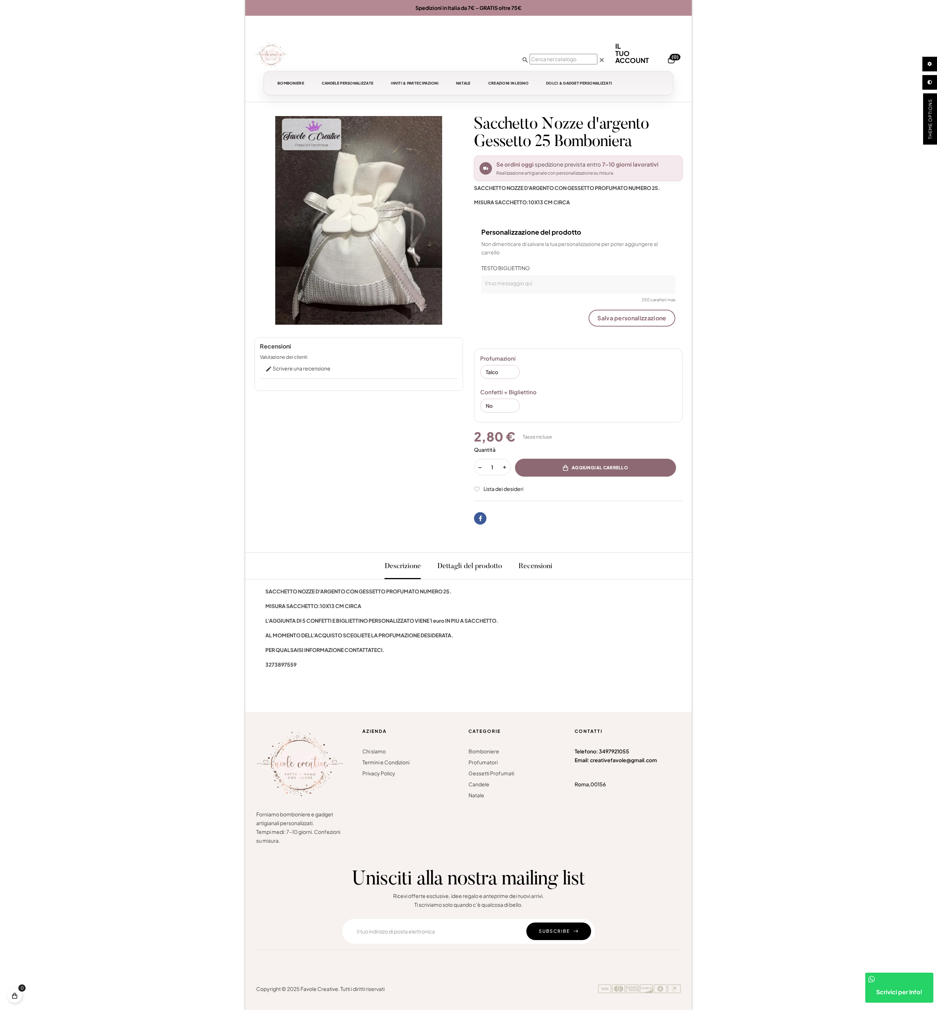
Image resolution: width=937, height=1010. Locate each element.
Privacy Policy (378, 773)
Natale (476, 795)
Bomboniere (483, 751)
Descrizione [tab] (403, 566)
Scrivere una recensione (298, 368)
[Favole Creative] (271, 54)
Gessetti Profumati (491, 773)
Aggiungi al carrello (600, 467)
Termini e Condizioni (386, 762)
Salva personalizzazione (631, 318)
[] (14, 995)
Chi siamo (374, 751)
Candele (478, 784)
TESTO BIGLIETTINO (505, 268)
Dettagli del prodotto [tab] (469, 566)
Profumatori (483, 762)
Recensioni (535, 566)
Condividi (480, 518)
